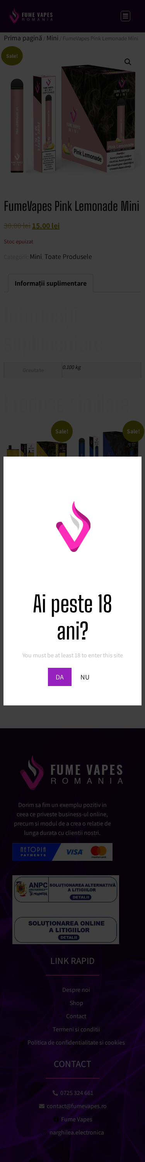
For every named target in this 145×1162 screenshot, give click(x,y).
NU (85, 676)
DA (60, 676)
